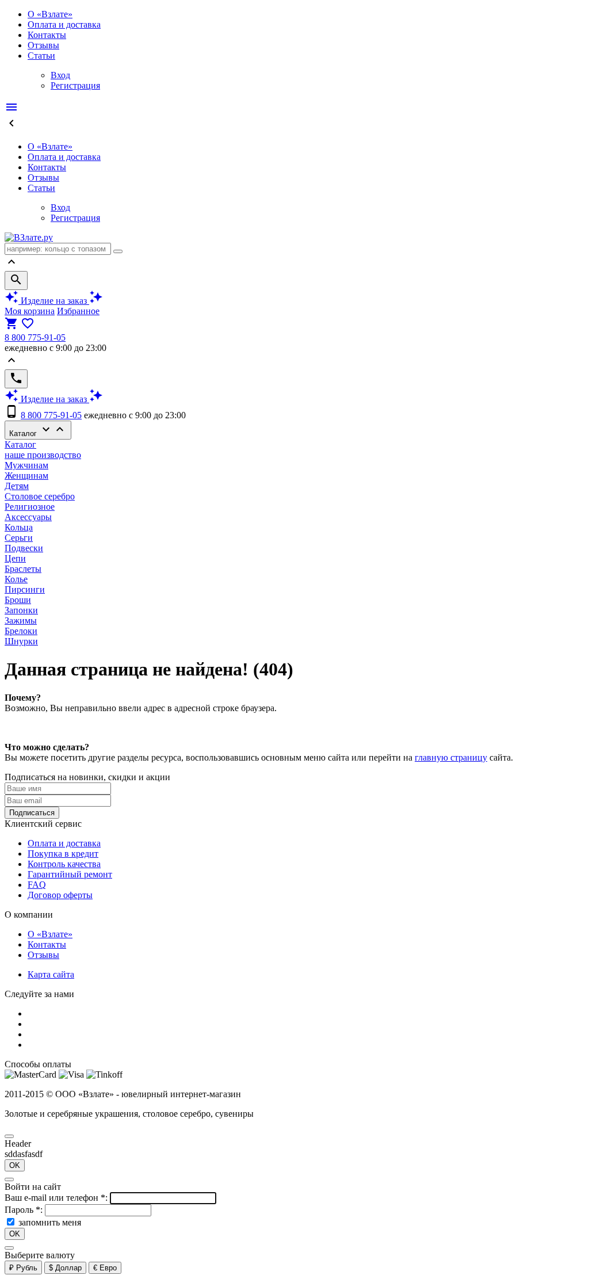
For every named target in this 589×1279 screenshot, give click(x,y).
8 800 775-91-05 (35, 337)
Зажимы (21, 620)
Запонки (21, 610)
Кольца (19, 527)
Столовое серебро (40, 496)
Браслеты (23, 569)
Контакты (47, 35)
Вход (60, 75)
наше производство (43, 455)
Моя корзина (30, 311)
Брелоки (21, 631)
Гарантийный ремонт (70, 874)
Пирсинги (25, 589)
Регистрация (75, 85)
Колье (16, 579)
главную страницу (451, 757)
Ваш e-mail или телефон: (57, 1197)
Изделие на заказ (54, 301)
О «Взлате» (50, 14)
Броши (18, 600)
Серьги (19, 538)
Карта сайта (51, 974)
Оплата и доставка (64, 24)
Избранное (78, 311)
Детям (17, 486)
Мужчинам (26, 465)
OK (14, 1165)
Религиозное (30, 506)
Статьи (41, 55)
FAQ (37, 884)
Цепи (15, 558)
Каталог (38, 430)
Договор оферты (60, 895)
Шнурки (21, 641)
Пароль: (25, 1210)
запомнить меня (49, 1222)
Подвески (24, 548)
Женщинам (26, 475)
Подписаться (32, 812)
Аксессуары (28, 517)
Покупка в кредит (63, 853)
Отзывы (43, 45)
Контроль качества (64, 864)
